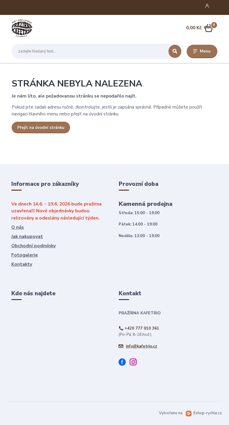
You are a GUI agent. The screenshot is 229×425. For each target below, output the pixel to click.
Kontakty (21, 264)
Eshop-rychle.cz (208, 413)
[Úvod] (40, 28)
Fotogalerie (24, 255)
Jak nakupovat (27, 236)
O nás (17, 227)
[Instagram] (135, 362)
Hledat (174, 51)
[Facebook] (124, 362)
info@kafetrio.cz (141, 346)
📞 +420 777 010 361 (139, 328)
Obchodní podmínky (33, 245)
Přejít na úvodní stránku (40, 127)
